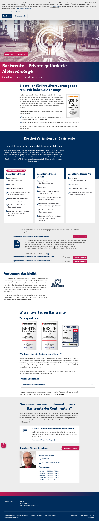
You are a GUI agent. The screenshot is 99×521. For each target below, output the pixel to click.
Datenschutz (54, 6)
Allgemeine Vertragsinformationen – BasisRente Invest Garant (33, 257)
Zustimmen (7, 16)
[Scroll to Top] (89, 255)
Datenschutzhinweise (18, 12)
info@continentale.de (11, 517)
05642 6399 (45, 459)
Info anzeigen (66, 257)
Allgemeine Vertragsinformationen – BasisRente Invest (31, 236)
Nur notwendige (20, 16)
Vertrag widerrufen (91, 516)
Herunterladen (79, 237)
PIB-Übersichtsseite (59, 394)
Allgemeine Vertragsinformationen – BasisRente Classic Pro (32, 261)
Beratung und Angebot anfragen (42, 440)
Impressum (5, 12)
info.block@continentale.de (51, 462)
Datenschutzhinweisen (23, 8)
